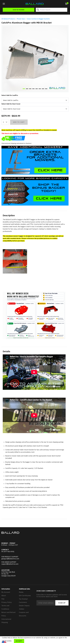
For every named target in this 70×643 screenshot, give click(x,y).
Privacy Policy (6, 602)
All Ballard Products (8, 19)
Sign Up (62, 603)
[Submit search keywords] (38, 10)
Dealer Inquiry (24, 605)
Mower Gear (21, 19)
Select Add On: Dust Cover (10, 104)
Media (21, 592)
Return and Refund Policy (8, 614)
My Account (5, 592)
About (3, 595)
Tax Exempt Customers (23, 600)
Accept (19, 641)
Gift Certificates (25, 595)
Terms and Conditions (5, 607)
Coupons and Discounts (24, 614)
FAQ (2, 599)
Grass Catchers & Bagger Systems (38, 19)
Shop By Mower (18, 10)
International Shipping (6, 620)
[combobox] (51, 10)
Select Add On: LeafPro (9, 95)
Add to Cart (19, 122)
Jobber (21, 609)
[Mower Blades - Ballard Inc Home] (35, 4)
